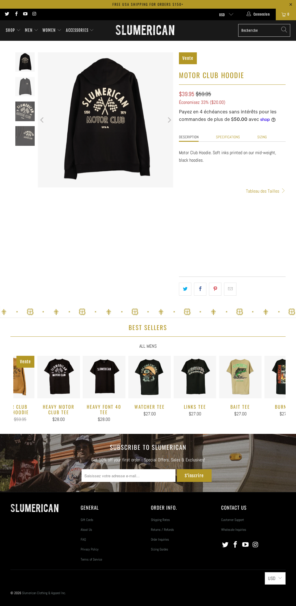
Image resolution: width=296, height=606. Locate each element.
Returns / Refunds (162, 529)
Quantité (185, 230)
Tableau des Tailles (263, 191)
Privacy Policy (90, 549)
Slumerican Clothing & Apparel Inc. (44, 593)
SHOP (10, 30)
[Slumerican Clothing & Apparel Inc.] (145, 30)
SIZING (262, 137)
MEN (29, 30)
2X (240, 212)
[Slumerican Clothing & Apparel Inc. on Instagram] (34, 14)
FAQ (83, 539)
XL (226, 212)
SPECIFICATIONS (228, 137)
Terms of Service (91, 559)
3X (254, 212)
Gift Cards (87, 519)
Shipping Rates (160, 519)
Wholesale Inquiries (233, 529)
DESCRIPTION (189, 137)
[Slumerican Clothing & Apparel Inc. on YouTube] (25, 14)
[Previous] (42, 120)
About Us (86, 529)
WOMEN (49, 30)
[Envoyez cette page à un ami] (230, 289)
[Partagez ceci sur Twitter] (185, 289)
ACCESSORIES (78, 30)
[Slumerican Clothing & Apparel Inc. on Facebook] (15, 14)
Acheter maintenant (258, 258)
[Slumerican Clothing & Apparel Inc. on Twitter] (6, 14)
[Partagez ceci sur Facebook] (200, 289)
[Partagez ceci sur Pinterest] (215, 289)
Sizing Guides (159, 549)
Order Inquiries (160, 539)
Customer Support (232, 519)
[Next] (168, 120)
